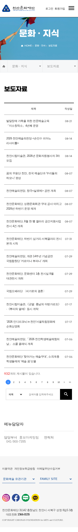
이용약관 (7, 468)
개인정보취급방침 (24, 468)
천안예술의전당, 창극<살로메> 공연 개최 (31, 190)
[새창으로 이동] (6, 497)
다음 (64, 382)
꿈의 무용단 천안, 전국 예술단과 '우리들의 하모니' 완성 (31, 176)
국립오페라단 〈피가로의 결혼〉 (26, 291)
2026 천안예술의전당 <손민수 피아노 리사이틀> (28, 141)
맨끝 (70, 382)
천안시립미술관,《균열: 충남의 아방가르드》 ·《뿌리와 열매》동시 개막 (33, 307)
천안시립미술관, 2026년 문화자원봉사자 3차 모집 (33, 158)
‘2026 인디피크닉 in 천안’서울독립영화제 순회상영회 (30, 324)
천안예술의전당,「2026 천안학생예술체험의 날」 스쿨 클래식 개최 (33, 341)
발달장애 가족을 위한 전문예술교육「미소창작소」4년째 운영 (27, 123)
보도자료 (53, 66)
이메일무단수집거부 (48, 468)
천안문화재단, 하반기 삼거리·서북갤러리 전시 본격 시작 (34, 241)
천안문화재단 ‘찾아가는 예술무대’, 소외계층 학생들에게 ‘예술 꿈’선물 (32, 359)
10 (59, 382)
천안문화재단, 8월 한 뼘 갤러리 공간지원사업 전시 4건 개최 (33, 224)
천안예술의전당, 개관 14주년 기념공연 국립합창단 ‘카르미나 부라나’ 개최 (29, 259)
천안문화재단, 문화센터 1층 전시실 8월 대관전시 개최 (30, 276)
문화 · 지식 (19, 66)
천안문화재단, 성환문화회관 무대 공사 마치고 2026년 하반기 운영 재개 (34, 206)
